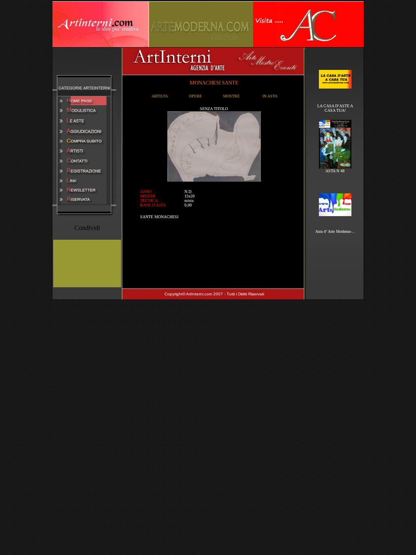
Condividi (87, 227)
